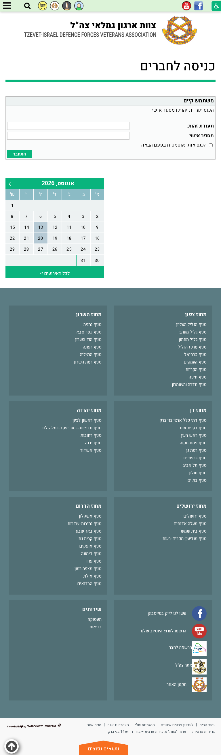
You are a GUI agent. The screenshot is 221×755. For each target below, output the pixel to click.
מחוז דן (198, 410)
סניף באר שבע (89, 531)
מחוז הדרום (89, 506)
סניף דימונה (91, 553)
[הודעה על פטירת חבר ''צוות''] (66, 5)
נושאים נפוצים (103, 749)
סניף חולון (198, 473)
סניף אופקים (90, 546)
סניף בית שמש (194, 531)
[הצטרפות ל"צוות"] (54, 5)
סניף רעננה (92, 347)
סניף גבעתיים (195, 458)
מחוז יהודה (89, 410)
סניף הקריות (196, 369)
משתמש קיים (199, 101)
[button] (27, 6)
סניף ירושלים (195, 516)
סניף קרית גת (90, 538)
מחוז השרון (89, 315)
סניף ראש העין (194, 435)
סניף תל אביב (195, 465)
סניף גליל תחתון (193, 339)
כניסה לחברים (178, 66)
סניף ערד (93, 561)
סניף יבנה (93, 443)
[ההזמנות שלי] (42, 5)
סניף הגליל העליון (191, 324)
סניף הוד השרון (88, 339)
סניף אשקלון (90, 516)
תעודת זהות (201, 126)
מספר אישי (201, 135)
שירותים (92, 609)
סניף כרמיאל (195, 354)
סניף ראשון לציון (87, 420)
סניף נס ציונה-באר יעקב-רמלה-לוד (71, 428)
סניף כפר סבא (89, 332)
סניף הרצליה (91, 354)
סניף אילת (92, 576)
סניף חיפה (198, 377)
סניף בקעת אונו (193, 428)
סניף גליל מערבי (192, 332)
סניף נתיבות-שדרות (85, 523)
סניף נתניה (92, 324)
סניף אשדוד (91, 450)
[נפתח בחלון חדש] (198, 5)
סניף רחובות (91, 435)
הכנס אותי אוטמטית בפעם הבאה (174, 145)
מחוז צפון (196, 315)
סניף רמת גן (196, 450)
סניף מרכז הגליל (192, 347)
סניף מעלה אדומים (190, 523)
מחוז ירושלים (191, 506)
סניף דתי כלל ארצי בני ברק (183, 420)
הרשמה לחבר (180, 647)
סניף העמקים (195, 362)
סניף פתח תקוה (193, 443)
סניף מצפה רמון (88, 568)
